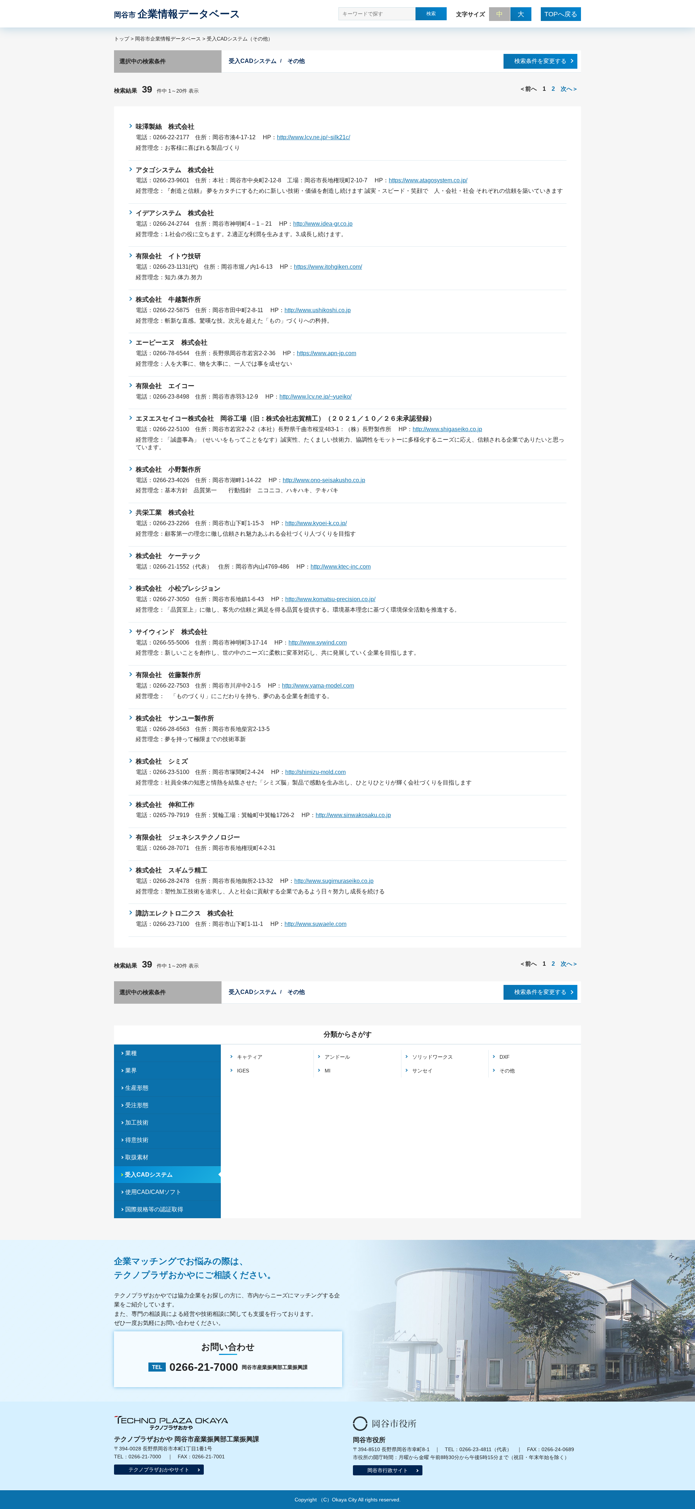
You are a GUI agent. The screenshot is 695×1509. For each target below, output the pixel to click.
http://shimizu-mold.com (315, 772)
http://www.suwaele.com (315, 924)
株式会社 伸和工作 (165, 804)
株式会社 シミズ (162, 761)
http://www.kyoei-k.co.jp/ (316, 523)
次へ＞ (569, 89)
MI (327, 1071)
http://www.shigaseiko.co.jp (447, 429)
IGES (243, 1071)
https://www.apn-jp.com (326, 353)
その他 (507, 1071)
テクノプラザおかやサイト (159, 1469)
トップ (121, 39)
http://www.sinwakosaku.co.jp (353, 815)
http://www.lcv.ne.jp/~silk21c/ (313, 137)
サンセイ (422, 1071)
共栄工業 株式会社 (165, 512)
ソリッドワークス (432, 1057)
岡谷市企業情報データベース (168, 39)
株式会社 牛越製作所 (168, 299)
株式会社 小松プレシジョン (178, 588)
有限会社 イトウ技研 (168, 256)
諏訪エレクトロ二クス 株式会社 (184, 913)
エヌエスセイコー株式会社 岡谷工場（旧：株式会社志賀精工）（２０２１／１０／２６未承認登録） (285, 418)
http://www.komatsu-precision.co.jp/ (330, 599)
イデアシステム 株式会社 (175, 213)
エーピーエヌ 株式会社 (171, 342)
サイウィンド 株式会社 (175, 632)
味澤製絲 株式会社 (165, 126)
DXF (505, 1057)
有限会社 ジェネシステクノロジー (188, 837)
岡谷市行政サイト (387, 1470)
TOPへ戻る (560, 14)
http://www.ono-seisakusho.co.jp (324, 480)
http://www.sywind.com (317, 642)
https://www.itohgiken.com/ (328, 267)
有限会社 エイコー (165, 386)
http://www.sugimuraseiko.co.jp (334, 881)
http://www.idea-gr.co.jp (323, 224)
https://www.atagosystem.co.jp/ (428, 180)
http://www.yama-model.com (318, 686)
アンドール (337, 1057)
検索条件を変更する (540, 61)
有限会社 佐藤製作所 (168, 675)
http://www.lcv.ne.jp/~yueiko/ (315, 397)
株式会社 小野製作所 (168, 469)
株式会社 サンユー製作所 (175, 718)
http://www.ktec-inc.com (341, 567)
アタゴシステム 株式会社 (175, 170)
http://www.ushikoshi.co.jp (318, 310)
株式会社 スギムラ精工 (171, 870)
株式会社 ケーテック (168, 556)
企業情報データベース (177, 14)
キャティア (249, 1057)
